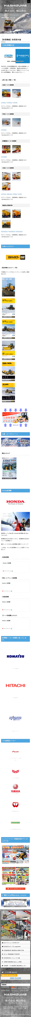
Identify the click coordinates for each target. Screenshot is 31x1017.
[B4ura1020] (15, 876)
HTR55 (20, 194)
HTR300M (4, 157)
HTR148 (3, 194)
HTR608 (9, 102)
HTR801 (3, 102)
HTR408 (15, 102)
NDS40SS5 (4, 231)
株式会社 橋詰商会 (15, 1000)
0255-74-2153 (15, 978)
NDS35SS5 (12, 231)
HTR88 (15, 194)
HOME (2, 36)
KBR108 (9, 194)
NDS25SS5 (19, 231)
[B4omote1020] (15, 854)
